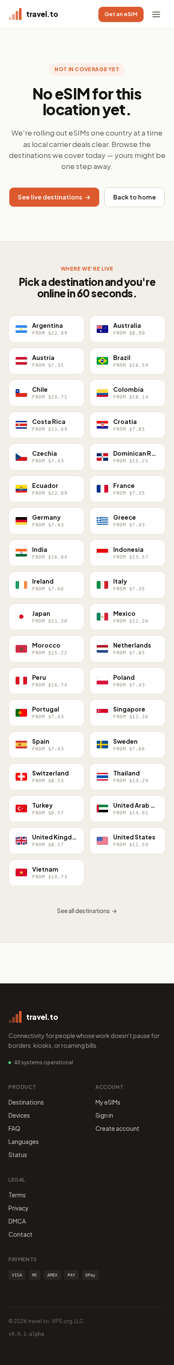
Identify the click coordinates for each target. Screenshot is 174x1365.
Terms (17, 1195)
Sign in (104, 1115)
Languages (23, 1141)
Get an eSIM (121, 14)
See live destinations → (54, 197)
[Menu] (156, 14)
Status (17, 1154)
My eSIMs (107, 1102)
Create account (117, 1128)
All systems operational (43, 1062)
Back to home (134, 197)
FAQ (14, 1128)
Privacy (18, 1208)
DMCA (17, 1221)
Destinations (26, 1102)
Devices (19, 1115)
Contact (20, 1234)
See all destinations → (87, 910)
